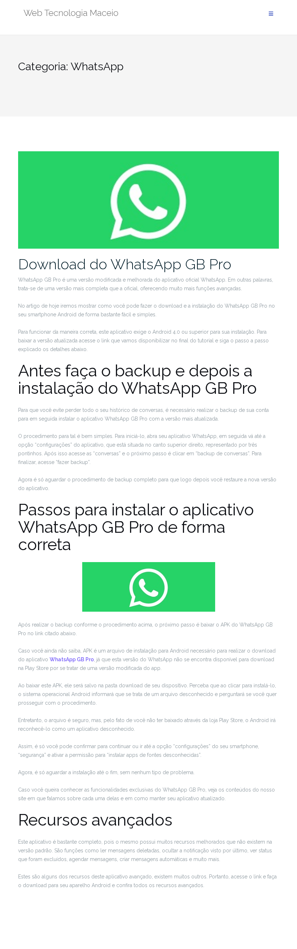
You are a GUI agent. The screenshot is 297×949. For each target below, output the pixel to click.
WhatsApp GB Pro (72, 659)
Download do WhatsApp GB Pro (124, 264)
